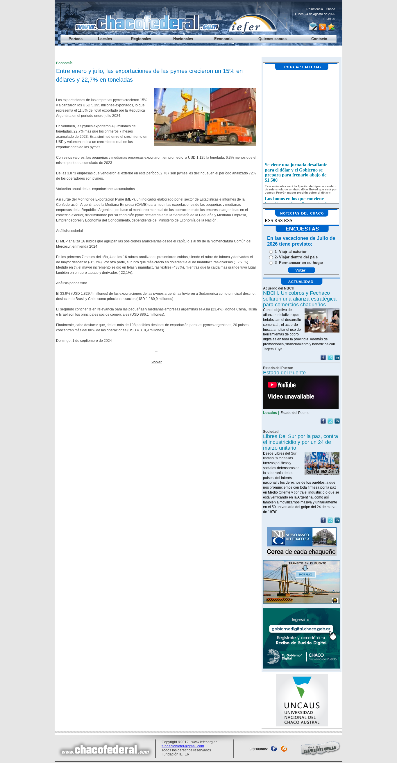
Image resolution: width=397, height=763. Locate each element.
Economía (223, 39)
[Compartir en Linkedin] (337, 358)
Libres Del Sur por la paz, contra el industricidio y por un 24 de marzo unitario (300, 442)
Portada (76, 39)
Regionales (141, 39)
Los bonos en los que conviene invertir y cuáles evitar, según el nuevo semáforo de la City (295, 201)
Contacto (319, 39)
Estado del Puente (284, 373)
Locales (105, 39)
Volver (156, 362)
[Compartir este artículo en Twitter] (330, 358)
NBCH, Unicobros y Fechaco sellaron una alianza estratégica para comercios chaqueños (300, 299)
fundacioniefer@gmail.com (183, 746)
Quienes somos (272, 39)
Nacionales (183, 39)
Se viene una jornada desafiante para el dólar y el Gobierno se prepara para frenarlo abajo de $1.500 (296, 170)
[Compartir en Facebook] (323, 358)
